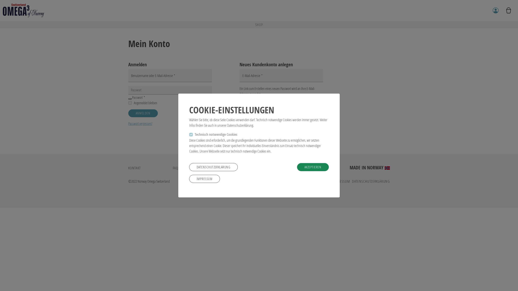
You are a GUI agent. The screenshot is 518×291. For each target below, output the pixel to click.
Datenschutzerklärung (213, 167)
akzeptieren (313, 167)
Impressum (204, 179)
